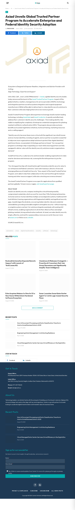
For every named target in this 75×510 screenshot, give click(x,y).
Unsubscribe (44, 491)
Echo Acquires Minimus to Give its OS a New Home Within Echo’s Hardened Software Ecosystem (20, 295)
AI (6, 12)
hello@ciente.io (16, 388)
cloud (17, 230)
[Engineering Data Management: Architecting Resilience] (10, 335)
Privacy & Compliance (20, 491)
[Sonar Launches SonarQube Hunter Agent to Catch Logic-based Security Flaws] (54, 282)
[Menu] (7, 3)
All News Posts (57, 491)
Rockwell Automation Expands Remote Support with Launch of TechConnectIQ (20, 263)
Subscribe (34, 491)
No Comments (29, 28)
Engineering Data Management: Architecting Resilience (36, 333)
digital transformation (27, 230)
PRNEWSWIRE (10, 28)
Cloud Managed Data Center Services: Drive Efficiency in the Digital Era (41, 343)
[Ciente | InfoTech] (37, 3)
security (38, 230)
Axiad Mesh (27, 117)
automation (9, 230)
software (45, 230)
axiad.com (13, 217)
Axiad (42, 97)
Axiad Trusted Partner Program (43, 99)
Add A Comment (37, 308)
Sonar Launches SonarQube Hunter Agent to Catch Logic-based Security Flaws (53, 295)
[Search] (68, 3)
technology (54, 230)
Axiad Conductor (40, 117)
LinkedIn (30, 217)
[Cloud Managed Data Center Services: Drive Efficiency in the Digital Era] (10, 345)
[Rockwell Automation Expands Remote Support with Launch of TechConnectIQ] (20, 249)
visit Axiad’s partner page (45, 184)
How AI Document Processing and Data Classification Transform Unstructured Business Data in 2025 (39, 324)
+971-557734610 (17, 385)
